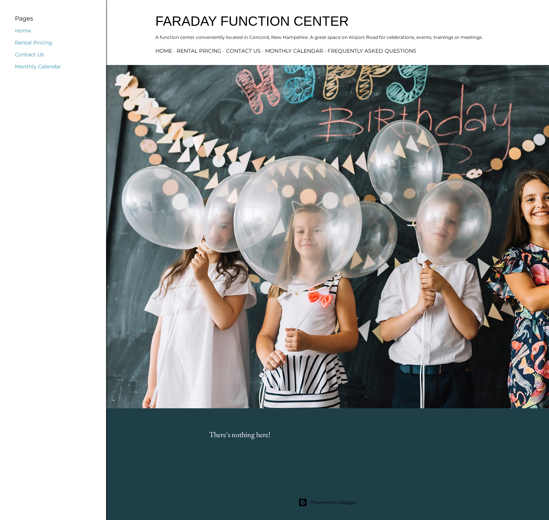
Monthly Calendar (294, 50)
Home (163, 50)
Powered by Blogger (333, 502)
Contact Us (243, 50)
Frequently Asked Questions (372, 50)
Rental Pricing (199, 50)
